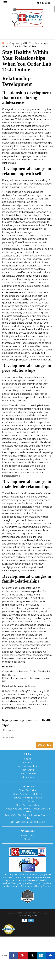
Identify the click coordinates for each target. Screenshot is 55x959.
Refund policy (27, 777)
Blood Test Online (27, 790)
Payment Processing (8, 935)
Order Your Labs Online (27, 805)
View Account (27, 835)
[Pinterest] (23, 955)
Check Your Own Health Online (27, 794)
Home (5, 43)
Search (27, 759)
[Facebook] (13, 955)
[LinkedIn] (41, 955)
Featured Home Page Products (27, 798)
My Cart (27, 839)
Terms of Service (27, 773)
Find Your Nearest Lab (27, 766)
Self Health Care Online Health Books (27, 822)
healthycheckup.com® (28, 916)
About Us (27, 762)
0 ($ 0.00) (45, 2)
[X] (32, 955)
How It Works (27, 770)
